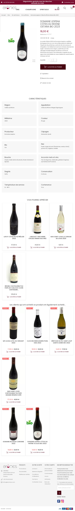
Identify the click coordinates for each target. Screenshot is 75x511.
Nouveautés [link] (22, 471)
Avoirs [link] (46, 476)
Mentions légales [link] (37, 471)
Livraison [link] (34, 469)
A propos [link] (35, 479)
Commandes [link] (49, 473)
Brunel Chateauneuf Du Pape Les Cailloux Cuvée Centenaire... (14, 288)
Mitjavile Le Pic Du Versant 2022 (13, 342)
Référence (43, 34)
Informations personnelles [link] (48, 469)
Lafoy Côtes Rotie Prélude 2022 (14, 238)
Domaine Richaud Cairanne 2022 (13, 443)
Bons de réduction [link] (47, 483)
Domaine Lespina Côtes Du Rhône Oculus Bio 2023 (37, 443)
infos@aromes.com (9, 482)
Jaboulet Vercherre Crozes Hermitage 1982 (37, 238)
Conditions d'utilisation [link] (35, 475)
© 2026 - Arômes (6, 509)
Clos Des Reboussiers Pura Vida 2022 (37, 342)
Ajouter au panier (54, 67)
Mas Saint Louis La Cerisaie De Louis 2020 (61, 238)
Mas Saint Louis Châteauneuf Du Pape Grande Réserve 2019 (13, 393)
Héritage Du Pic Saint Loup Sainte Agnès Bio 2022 (61, 342)
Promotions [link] (22, 469)
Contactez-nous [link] (37, 482)
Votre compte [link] (50, 465)
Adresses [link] (47, 479)
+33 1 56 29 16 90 (8, 479)
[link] (10, 466)
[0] (71, 8)
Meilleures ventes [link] (24, 474)
